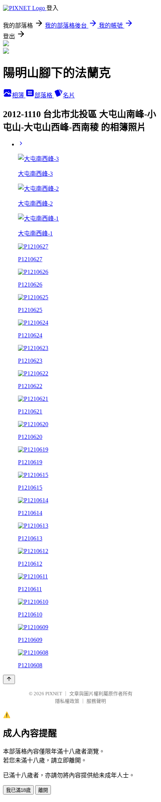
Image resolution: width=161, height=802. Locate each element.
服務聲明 (96, 701)
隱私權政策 (67, 701)
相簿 (18, 95)
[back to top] (9, 679)
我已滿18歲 (18, 790)
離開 (43, 790)
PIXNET (53, 693)
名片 (69, 95)
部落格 (44, 95)
